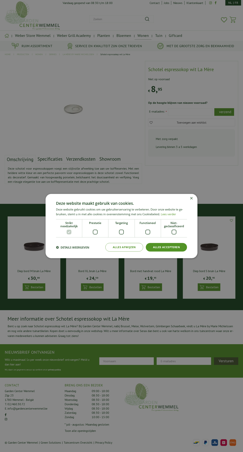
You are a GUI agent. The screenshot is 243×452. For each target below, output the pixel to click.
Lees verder (168, 214)
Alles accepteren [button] (166, 247)
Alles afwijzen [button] (124, 247)
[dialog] (121, 226)
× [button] (191, 198)
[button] (72, 247)
